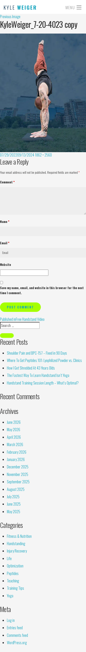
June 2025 (14, 504)
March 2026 (15, 444)
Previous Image (10, 16)
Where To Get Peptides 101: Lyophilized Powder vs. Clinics (44, 360)
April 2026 (14, 437)
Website (5, 264)
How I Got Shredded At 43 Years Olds (31, 368)
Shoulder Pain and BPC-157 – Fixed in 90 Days (37, 353)
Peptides (13, 573)
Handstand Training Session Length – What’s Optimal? (43, 383)
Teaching (13, 581)
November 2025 (17, 474)
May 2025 (13, 511)
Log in (11, 620)
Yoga (10, 595)
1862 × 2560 (43, 155)
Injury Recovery (17, 551)
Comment (7, 182)
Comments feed (17, 635)
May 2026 (13, 429)
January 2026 (16, 459)
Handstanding (16, 543)
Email (4, 243)
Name (4, 221)
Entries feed (15, 627)
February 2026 (16, 452)
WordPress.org (17, 642)
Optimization (15, 566)
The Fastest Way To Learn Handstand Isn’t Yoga (38, 375)
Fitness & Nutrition (19, 536)
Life (9, 558)
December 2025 (17, 467)
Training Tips (15, 588)
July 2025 (13, 496)
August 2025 (16, 489)
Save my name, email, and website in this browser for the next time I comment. (42, 290)
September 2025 (18, 481)
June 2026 (14, 422)
